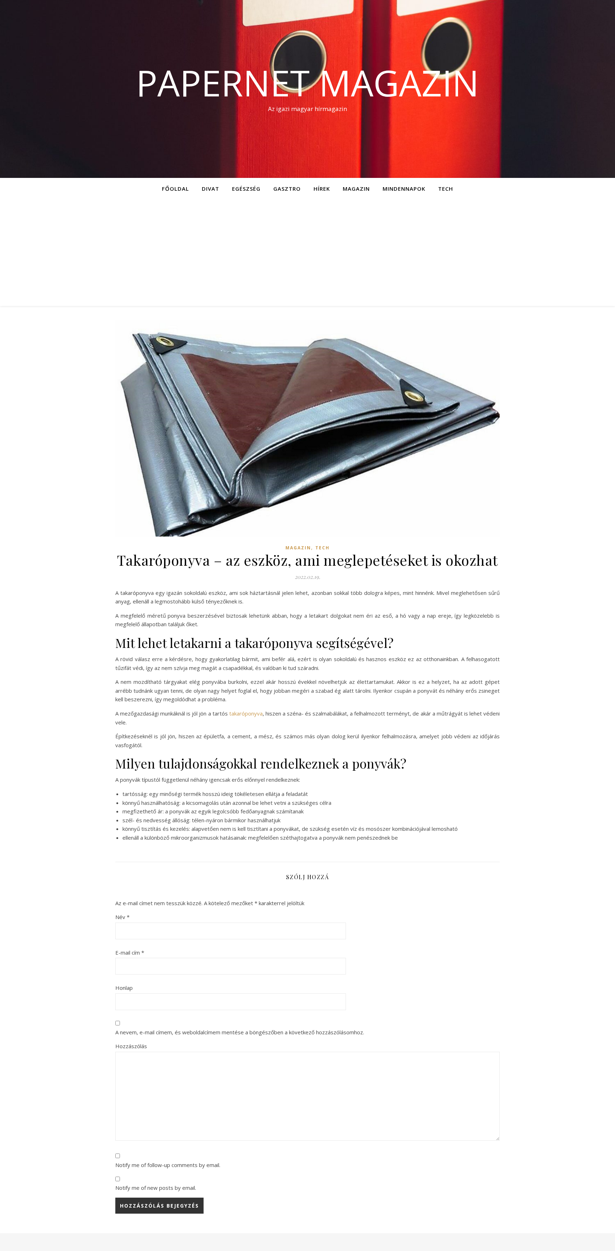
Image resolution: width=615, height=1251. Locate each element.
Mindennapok (404, 188)
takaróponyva (246, 713)
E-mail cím (129, 952)
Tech (445, 188)
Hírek (322, 188)
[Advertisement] (307, 252)
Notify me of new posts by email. (155, 1187)
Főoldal (175, 188)
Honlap (124, 987)
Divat (210, 188)
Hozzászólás (131, 1046)
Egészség (246, 188)
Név (122, 916)
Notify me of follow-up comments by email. (167, 1164)
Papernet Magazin (307, 82)
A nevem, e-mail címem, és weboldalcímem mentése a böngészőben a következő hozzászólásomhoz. (239, 1032)
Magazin (356, 188)
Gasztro (287, 188)
